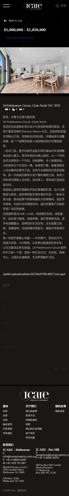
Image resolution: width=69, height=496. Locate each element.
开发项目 (7, 433)
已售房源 (7, 428)
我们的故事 (31, 411)
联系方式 (30, 415)
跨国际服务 (31, 420)
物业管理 (7, 424)
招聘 (28, 424)
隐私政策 (60, 411)
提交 (57, 365)
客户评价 (30, 433)
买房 (5, 411)
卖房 (5, 415)
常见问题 (30, 437)
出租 (5, 420)
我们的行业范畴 (34, 428)
